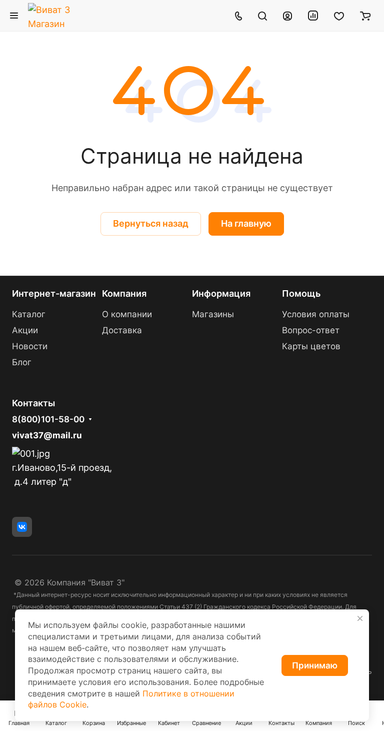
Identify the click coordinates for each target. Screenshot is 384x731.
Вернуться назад (150, 223)
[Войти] (287, 16)
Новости (30, 346)
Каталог (29, 314)
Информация (221, 293)
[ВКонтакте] (22, 527)
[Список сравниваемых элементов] (313, 16)
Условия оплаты (316, 314)
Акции (25, 330)
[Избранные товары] (339, 16)
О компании (127, 314)
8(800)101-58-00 (48, 419)
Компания (124, 293)
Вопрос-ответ (311, 330)
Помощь (301, 293)
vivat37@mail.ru (47, 435)
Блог (22, 362)
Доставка (122, 330)
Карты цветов (311, 346)
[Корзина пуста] (365, 16)
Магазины (213, 314)
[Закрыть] (360, 618)
